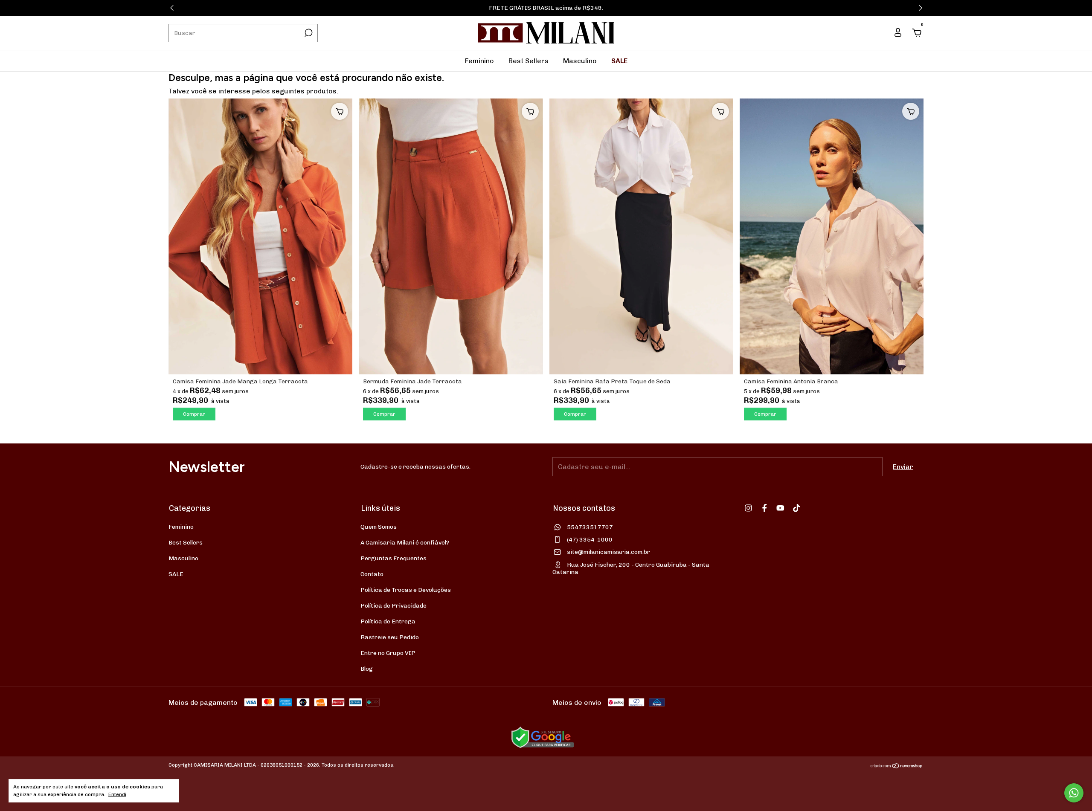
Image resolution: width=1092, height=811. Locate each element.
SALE (619, 61)
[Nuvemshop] (897, 766)
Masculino (580, 61)
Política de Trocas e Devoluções (405, 590)
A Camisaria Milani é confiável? (404, 542)
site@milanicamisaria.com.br (608, 552)
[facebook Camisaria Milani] (765, 508)
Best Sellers (528, 61)
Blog (366, 668)
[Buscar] (308, 32)
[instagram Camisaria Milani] (748, 508)
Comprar (194, 414)
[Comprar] (339, 111)
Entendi (117, 794)
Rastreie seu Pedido (389, 637)
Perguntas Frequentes (393, 558)
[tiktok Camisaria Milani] (797, 508)
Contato (371, 574)
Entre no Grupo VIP (387, 653)
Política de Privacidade (393, 605)
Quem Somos (378, 526)
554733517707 (590, 527)
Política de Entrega (387, 621)
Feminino (479, 61)
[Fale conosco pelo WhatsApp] (1073, 792)
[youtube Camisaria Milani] (780, 508)
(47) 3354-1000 (590, 539)
